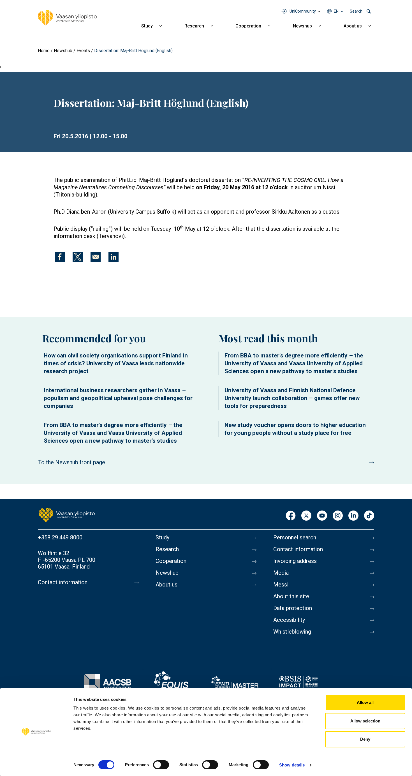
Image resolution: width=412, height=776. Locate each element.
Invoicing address (295, 561)
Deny (365, 739)
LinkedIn (353, 516)
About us (353, 26)
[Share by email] (96, 257)
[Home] (67, 18)
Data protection (292, 608)
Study (147, 26)
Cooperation (248, 26)
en (336, 11)
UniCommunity (303, 11)
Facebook (291, 516)
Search (356, 11)
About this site (291, 596)
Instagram (338, 516)
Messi (280, 584)
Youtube (322, 516)
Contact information (62, 582)
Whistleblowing (292, 631)
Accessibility (289, 619)
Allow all (365, 702)
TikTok (369, 516)
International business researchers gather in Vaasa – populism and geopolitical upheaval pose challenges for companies (118, 398)
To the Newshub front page (71, 462)
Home (44, 50)
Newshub (302, 26)
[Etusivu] (67, 514)
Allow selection (365, 721)
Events (83, 50)
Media (281, 572)
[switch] (161, 764)
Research (194, 26)
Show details (292, 765)
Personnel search (294, 537)
